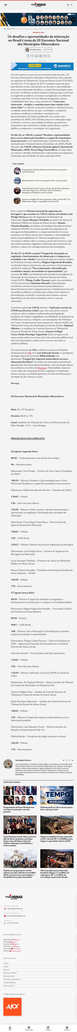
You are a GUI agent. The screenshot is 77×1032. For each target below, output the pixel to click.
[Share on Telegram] (45, 56)
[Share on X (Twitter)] (32, 56)
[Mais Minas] (38, 4)
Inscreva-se (17, 949)
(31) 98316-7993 (13, 923)
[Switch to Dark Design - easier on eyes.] (71, 5)
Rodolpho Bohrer (35, 49)
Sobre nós (6, 970)
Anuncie (5, 963)
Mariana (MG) (10, 29)
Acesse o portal (16, 951)
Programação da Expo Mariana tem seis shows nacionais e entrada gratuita (18, 809)
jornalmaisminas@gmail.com (16, 916)
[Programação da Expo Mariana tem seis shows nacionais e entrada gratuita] (20, 795)
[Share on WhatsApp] (49, 56)
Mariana (42, 368)
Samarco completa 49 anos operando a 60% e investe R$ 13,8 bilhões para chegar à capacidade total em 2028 (56, 839)
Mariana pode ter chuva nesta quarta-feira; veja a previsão (56, 808)
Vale (29, 353)
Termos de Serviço (8, 986)
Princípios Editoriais (9, 982)
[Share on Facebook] (28, 56)
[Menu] (5, 5)
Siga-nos (17, 940)
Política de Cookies (9, 976)
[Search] (68, 5)
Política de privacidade (10, 973)
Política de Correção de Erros (12, 979)
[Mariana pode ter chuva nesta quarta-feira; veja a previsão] (57, 795)
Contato (5, 966)
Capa (4, 29)
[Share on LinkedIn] (36, 56)
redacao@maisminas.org (15, 908)
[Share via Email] (40, 56)
